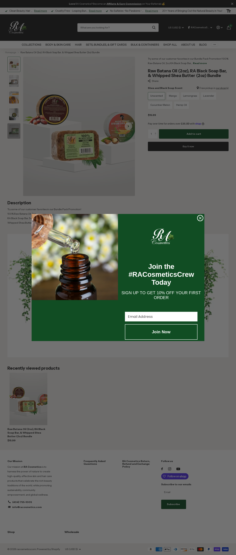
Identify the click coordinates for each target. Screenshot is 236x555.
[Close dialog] (200, 218)
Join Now (161, 332)
